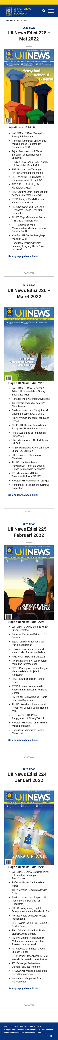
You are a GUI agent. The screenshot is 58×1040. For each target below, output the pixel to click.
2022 (25, 28)
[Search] (42, 11)
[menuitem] (42, 11)
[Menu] (49, 11)
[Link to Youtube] (51, 1036)
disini (35, 256)
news (32, 28)
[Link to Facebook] (42, 1036)
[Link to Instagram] (46, 1036)
